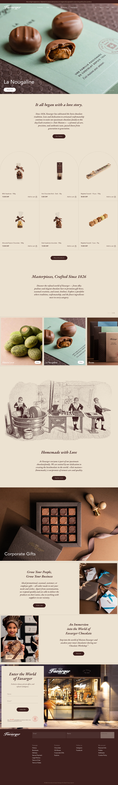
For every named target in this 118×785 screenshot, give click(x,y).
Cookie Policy (102, 755)
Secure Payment (37, 755)
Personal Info (102, 748)
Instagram (79, 748)
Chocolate (57, 748)
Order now (39, 605)
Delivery (34, 753)
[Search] (96, 7)
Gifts (47, 7)
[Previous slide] (103, 90)
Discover (78, 653)
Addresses (101, 753)
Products (40, 7)
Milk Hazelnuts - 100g (9, 194)
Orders (100, 750)
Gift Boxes (57, 750)
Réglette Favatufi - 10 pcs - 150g (90, 194)
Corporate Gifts (59, 753)
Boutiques (64, 7)
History (55, 7)
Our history (59, 136)
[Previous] (109, 313)
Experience (74, 7)
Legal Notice (36, 758)
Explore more (59, 478)
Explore (56, 755)
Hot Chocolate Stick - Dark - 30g (52, 194)
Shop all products (59, 258)
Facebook (79, 750)
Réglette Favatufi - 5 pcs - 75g (90, 243)
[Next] (113, 313)
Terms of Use (36, 760)
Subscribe (23, 709)
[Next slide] (111, 90)
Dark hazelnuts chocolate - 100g (51, 243)
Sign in (102, 7)
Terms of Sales (36, 763)
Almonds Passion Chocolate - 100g (13, 243)
